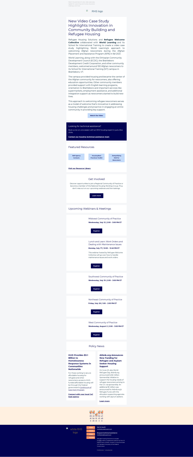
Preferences (100, 450)
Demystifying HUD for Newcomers (116, 158)
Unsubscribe (108, 450)
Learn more (96, 196)
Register (96, 231)
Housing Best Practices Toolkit (96, 157)
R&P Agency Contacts (76, 157)
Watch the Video (96, 115)
